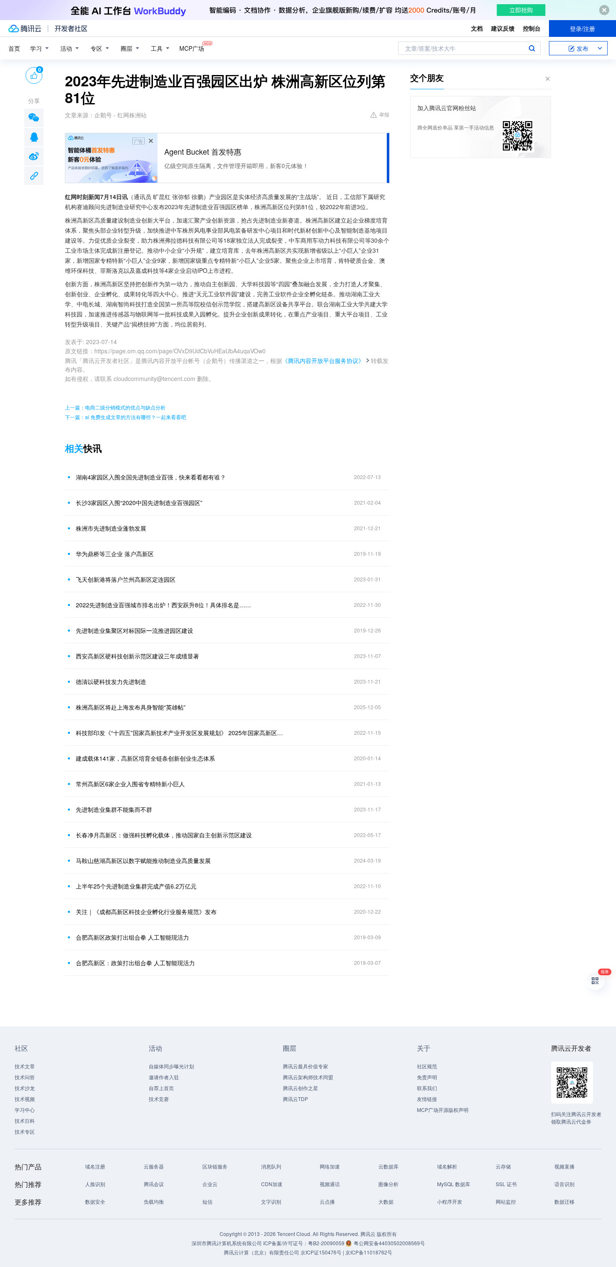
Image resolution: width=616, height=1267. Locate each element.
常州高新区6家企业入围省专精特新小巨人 (130, 784)
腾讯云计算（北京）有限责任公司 (261, 1252)
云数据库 (388, 1166)
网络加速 (330, 1166)
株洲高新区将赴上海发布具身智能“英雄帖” (131, 707)
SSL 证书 (506, 1183)
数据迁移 (564, 1201)
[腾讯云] (24, 28)
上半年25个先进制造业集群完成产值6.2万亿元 (136, 886)
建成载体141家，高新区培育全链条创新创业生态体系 (145, 758)
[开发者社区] (71, 28)
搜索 (531, 48)
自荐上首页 (161, 1087)
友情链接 (427, 1098)
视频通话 (330, 1183)
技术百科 (25, 1120)
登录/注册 (582, 28)
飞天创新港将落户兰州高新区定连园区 (126, 579)
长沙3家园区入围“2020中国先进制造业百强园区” (139, 502)
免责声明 (427, 1076)
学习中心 (25, 1109)
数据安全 (95, 1201)
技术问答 (25, 1076)
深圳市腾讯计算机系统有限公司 (227, 1242)
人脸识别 (95, 1183)
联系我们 (427, 1087)
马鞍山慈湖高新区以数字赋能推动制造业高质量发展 (143, 860)
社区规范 (427, 1066)
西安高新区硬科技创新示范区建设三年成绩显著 (137, 656)
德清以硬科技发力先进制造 (111, 681)
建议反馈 (503, 28)
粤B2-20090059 (327, 1242)
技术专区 (25, 1131)
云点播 (327, 1201)
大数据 (385, 1201)
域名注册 (95, 1166)
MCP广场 (191, 48)
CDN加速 (271, 1183)
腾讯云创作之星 (300, 1087)
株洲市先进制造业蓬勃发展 (111, 528)
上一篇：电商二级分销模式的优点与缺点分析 (115, 407)
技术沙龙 (25, 1087)
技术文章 (25, 1066)
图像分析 (388, 1183)
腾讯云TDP (295, 1098)
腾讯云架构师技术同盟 (308, 1076)
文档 (477, 28)
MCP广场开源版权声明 (442, 1109)
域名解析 (447, 1166)
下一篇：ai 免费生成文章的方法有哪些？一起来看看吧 (125, 416)
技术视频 (25, 1098)
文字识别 (271, 1201)
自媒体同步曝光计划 (171, 1066)
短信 (207, 1201)
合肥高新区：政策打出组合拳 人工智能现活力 (135, 963)
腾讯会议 (154, 1183)
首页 (14, 48)
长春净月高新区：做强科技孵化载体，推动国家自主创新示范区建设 (164, 835)
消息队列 (271, 1166)
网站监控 (506, 1201)
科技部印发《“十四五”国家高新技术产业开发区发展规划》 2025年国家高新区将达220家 (180, 732)
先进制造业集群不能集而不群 (114, 809)
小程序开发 (449, 1201)
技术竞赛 (159, 1098)
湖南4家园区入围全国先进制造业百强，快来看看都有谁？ (151, 477)
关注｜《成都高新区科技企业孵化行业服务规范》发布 (146, 911)
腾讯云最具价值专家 (305, 1066)
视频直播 (564, 1166)
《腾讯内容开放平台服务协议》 (323, 360)
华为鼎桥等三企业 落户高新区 (115, 553)
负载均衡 (154, 1201)
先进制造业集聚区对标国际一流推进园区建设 (134, 630)
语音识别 (564, 1183)
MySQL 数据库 (453, 1183)
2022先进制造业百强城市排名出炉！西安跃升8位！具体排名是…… (163, 605)
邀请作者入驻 (164, 1076)
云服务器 (154, 1166)
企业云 (209, 1183)
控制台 (532, 28)
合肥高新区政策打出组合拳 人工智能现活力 (132, 937)
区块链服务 (215, 1166)
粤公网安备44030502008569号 (389, 1242)
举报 (384, 114)
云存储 (503, 1166)
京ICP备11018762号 (368, 1252)
